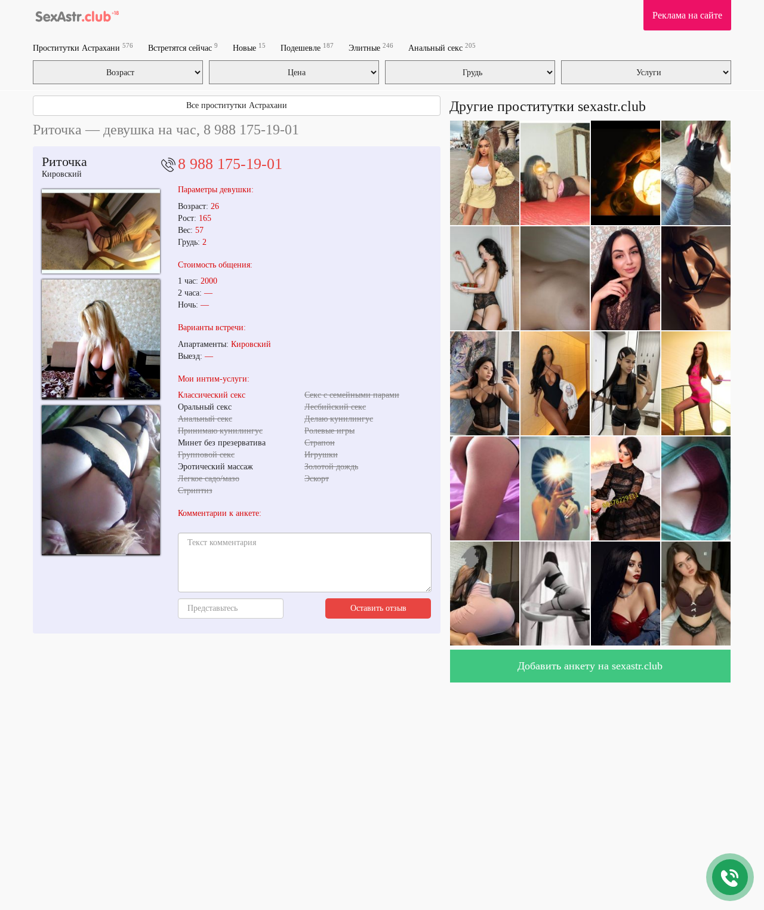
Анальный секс (442, 47)
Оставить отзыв (378, 608)
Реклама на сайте (687, 15)
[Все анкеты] (76, 15)
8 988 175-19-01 (230, 164)
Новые (249, 47)
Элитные (371, 47)
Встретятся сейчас (183, 47)
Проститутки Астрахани (83, 47)
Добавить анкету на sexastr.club (590, 666)
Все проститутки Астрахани (236, 105)
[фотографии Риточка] (101, 231)
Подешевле (307, 47)
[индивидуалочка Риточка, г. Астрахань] (101, 480)
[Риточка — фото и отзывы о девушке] (101, 339)
